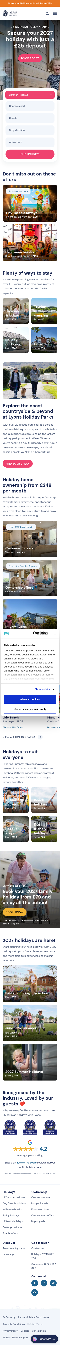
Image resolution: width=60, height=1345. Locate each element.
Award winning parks (14, 1248)
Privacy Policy (10, 1330)
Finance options (40, 1209)
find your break (18, 463)
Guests (13, 118)
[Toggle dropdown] (47, 13)
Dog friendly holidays (14, 1203)
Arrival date (15, 142)
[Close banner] (55, 633)
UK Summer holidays (14, 1197)
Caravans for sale (40, 1197)
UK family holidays (13, 1221)
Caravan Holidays (18, 94)
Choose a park (17, 106)
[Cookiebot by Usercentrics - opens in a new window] (35, 633)
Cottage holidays (12, 1227)
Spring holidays (11, 1215)
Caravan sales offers (42, 1215)
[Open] (55, 13)
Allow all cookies (30, 699)
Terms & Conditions (14, 1324)
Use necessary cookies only (30, 709)
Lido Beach (11, 717)
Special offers (10, 1233)
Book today (30, 58)
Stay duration (17, 130)
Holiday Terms (35, 1324)
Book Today (15, 912)
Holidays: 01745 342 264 (42, 1256)
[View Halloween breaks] (30, 3)
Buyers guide (38, 1221)
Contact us (37, 1248)
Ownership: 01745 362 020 (43, 1266)
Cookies (24, 1330)
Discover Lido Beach (13, 727)
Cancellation (39, 1330)
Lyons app (8, 1254)
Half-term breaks (12, 1209)
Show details (42, 689)
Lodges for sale (39, 1203)
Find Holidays (30, 154)
